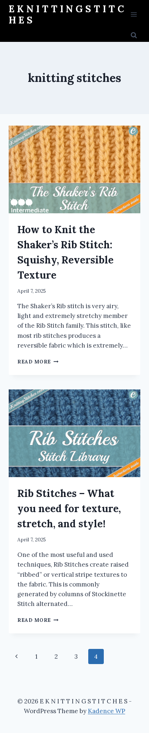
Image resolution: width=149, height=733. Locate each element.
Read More (38, 361)
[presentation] (74, 169)
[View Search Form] (133, 35)
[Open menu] (133, 14)
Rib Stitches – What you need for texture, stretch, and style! (69, 508)
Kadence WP (106, 711)
